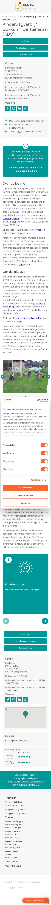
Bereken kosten (25, 55)
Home (4, 16)
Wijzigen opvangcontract (15, 809)
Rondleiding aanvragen (25, 48)
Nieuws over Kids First (14, 805)
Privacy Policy (10, 882)
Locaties (13, 16)
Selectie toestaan (25, 495)
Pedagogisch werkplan (25, 778)
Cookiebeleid (34, 882)
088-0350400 (12, 861)
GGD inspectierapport (25, 774)
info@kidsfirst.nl (14, 866)
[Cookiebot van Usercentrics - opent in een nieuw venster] (36, 400)
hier (21, 264)
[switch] (44, 453)
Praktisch (10, 797)
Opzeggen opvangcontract (16, 813)
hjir (20, 349)
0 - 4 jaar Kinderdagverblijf (19, 740)
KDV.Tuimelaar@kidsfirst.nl (18, 77)
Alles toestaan (25, 488)
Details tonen (36, 480)
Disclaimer (22, 882)
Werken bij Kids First (13, 802)
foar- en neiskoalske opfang (29, 318)
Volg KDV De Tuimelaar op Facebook (25, 781)
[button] (25, 714)
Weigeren (25, 503)
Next (48, 377)
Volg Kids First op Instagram (25, 784)
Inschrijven (25, 41)
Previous (3, 377)
